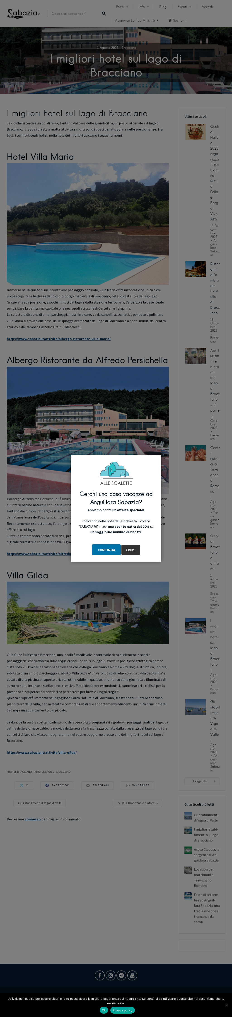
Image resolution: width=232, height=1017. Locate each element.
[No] (226, 1005)
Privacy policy (123, 1010)
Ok (104, 1010)
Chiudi (130, 550)
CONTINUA (106, 550)
